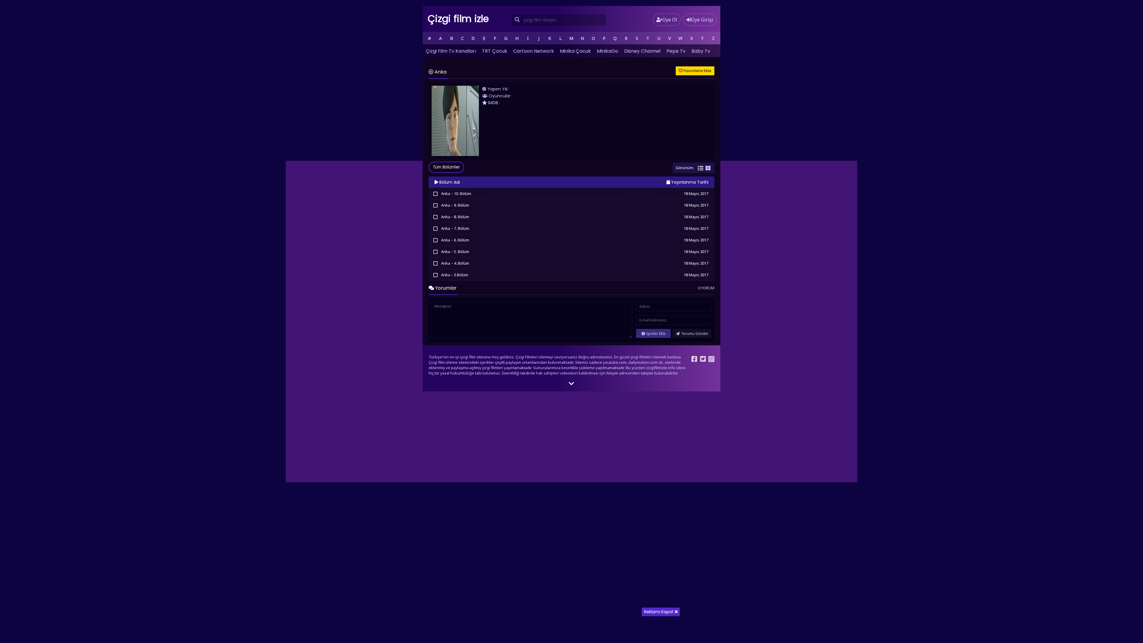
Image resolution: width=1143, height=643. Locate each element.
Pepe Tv (676, 51)
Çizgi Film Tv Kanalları (451, 51)
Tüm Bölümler (446, 167)
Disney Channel (642, 51)
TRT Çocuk (494, 51)
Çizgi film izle (458, 18)
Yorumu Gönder (694, 333)
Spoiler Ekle (655, 333)
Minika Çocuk (575, 51)
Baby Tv (700, 51)
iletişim (612, 373)
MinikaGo (607, 51)
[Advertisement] (571, 601)
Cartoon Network (533, 51)
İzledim (435, 193)
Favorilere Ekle (697, 71)
